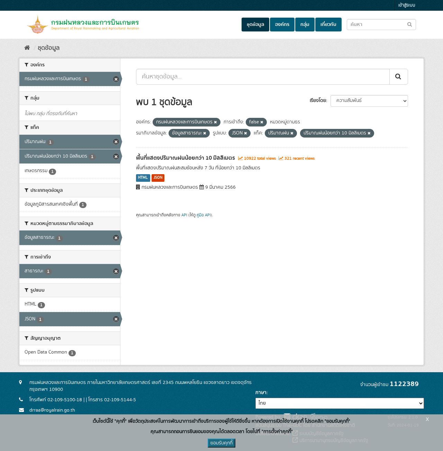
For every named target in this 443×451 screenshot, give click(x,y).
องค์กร (282, 24)
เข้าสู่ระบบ (406, 5)
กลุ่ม (304, 24)
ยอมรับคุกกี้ (221, 443)
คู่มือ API (204, 215)
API (184, 215)
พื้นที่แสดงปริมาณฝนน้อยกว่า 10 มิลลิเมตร (185, 157)
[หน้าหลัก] (27, 48)
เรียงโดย (318, 100)
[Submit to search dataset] (410, 24)
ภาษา (260, 392)
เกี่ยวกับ (328, 24)
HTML (143, 178)
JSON (158, 178)
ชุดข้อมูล (255, 24)
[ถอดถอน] (215, 122)
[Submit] (398, 77)
